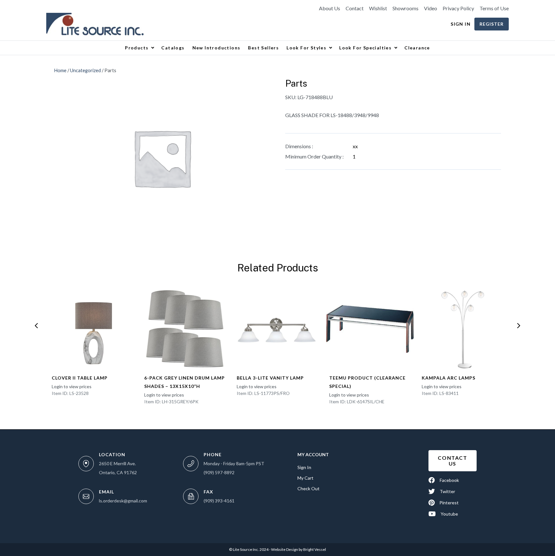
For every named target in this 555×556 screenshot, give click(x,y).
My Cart (305, 478)
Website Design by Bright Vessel (298, 549)
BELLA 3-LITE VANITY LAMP (270, 378)
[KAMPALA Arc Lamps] (462, 329)
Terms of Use (494, 8)
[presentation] (36, 326)
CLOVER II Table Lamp (80, 378)
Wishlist (378, 8)
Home (60, 70)
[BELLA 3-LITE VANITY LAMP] (277, 329)
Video (430, 8)
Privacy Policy (458, 8)
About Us (329, 8)
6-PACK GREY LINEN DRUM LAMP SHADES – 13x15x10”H (184, 382)
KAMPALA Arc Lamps (448, 378)
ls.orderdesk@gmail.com (123, 500)
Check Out (308, 488)
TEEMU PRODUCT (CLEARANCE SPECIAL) (367, 382)
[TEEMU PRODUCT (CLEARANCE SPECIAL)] (370, 329)
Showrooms (405, 8)
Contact (355, 8)
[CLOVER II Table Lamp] (92, 329)
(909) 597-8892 (219, 472)
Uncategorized (85, 70)
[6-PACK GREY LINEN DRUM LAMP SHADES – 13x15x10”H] (185, 329)
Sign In (461, 24)
